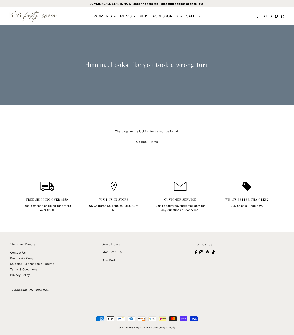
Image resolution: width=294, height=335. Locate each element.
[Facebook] (196, 252)
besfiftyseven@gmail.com (182, 205)
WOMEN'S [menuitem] (103, 16)
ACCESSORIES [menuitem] (165, 16)
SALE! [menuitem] (192, 16)
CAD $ (266, 16)
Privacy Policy (20, 275)
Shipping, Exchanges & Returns (32, 263)
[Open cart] (282, 16)
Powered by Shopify (163, 327)
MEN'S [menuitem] (126, 16)
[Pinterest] (207, 252)
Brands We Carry (22, 258)
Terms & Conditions (23, 269)
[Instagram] (201, 252)
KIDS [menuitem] (144, 16)
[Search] (256, 16)
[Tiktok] (213, 252)
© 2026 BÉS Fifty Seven (133, 327)
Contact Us (18, 252)
